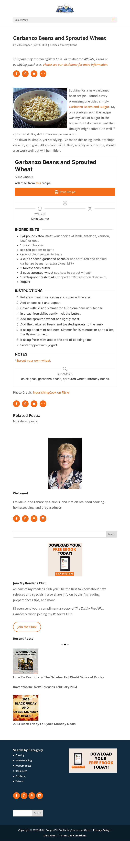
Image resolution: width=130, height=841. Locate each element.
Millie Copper (24, 45)
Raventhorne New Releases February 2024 (45, 686)
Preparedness (23, 765)
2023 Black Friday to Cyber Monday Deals (44, 723)
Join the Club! (27, 627)
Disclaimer (50, 835)
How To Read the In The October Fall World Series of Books (58, 677)
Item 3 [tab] (68, 644)
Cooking (20, 755)
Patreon (19, 781)
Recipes (54, 45)
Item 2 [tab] (65, 644)
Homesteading (23, 760)
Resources (21, 770)
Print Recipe (67, 192)
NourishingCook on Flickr (51, 392)
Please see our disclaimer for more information (75, 65)
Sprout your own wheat (33, 360)
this (38, 183)
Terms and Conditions (72, 835)
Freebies (20, 776)
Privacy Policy (101, 830)
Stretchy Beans (68, 45)
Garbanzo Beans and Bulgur (89, 107)
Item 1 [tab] (62, 644)
